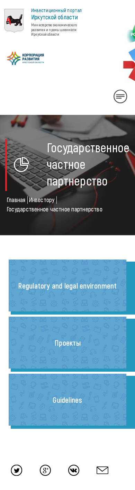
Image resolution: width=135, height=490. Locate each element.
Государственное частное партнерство (54, 209)
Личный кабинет (15, 119)
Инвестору (42, 199)
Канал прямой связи (12, 288)
